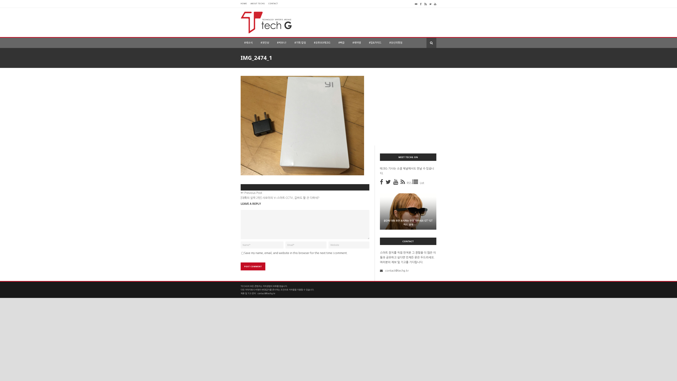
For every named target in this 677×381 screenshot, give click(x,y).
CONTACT (273, 3)
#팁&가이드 (375, 42)
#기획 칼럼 (300, 42)
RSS (409, 183)
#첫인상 (265, 42)
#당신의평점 (395, 42)
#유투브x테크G (322, 42)
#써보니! (281, 42)
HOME (244, 3)
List (422, 183)
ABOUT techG (258, 3)
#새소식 (248, 42)
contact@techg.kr (397, 270)
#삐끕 (341, 42)
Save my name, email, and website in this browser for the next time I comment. (296, 253)
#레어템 (356, 42)
